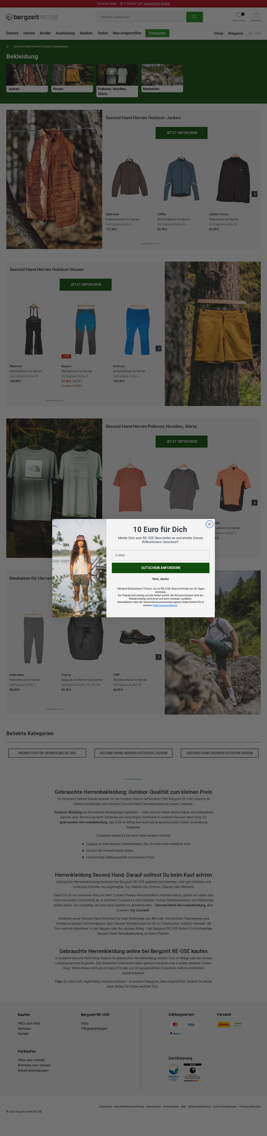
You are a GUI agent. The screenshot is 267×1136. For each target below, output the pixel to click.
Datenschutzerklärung (165, 605)
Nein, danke (160, 579)
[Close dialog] (209, 524)
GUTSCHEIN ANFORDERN (160, 568)
